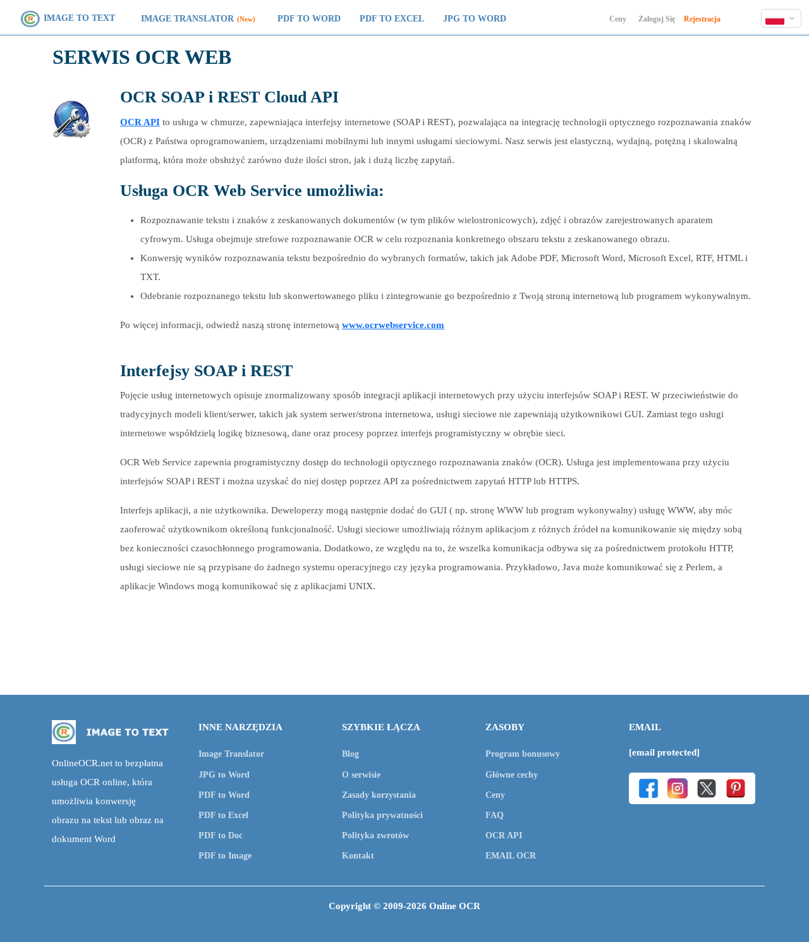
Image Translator (187, 18)
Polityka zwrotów (375, 835)
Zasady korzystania (379, 795)
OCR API (140, 122)
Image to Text (79, 18)
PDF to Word (309, 18)
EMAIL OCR (510, 855)
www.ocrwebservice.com (393, 325)
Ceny (617, 19)
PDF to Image (225, 855)
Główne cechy (511, 775)
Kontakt (358, 855)
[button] (781, 18)
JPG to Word (474, 18)
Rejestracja (702, 19)
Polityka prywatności (382, 815)
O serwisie (361, 775)
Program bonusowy (522, 754)
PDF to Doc (220, 835)
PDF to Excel (392, 18)
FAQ (494, 815)
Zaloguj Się (656, 19)
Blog (350, 754)
